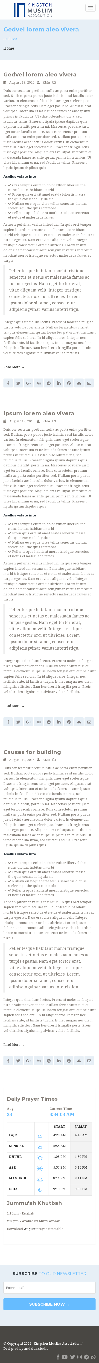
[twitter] (72, 1357)
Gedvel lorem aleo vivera (40, 74)
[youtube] (65, 1357)
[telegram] (86, 1357)
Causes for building (32, 752)
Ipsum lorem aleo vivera (38, 413)
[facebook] (58, 1357)
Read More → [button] (14, 367)
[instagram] (79, 1357)
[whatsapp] (93, 1357)
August (29, 1229)
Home (8, 48)
